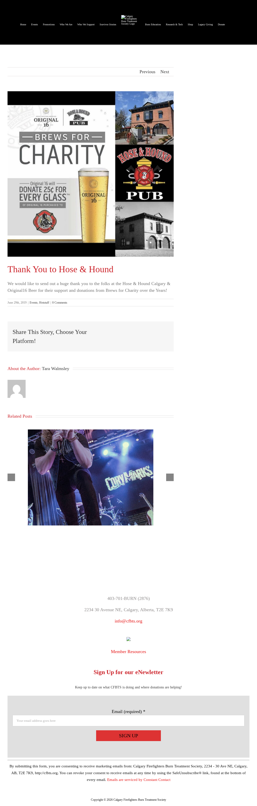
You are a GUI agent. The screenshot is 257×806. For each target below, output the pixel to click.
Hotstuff (44, 302)
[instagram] (141, 575)
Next (164, 71)
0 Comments (59, 302)
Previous (147, 71)
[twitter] (129, 575)
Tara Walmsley (55, 368)
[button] (231, 22)
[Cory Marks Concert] (90, 431)
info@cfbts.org (128, 620)
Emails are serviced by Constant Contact (138, 780)
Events (34, 302)
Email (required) (128, 711)
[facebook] (116, 575)
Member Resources (128, 651)
